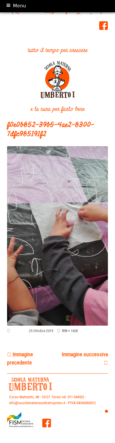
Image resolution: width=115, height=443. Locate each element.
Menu (19, 6)
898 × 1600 (70, 331)
